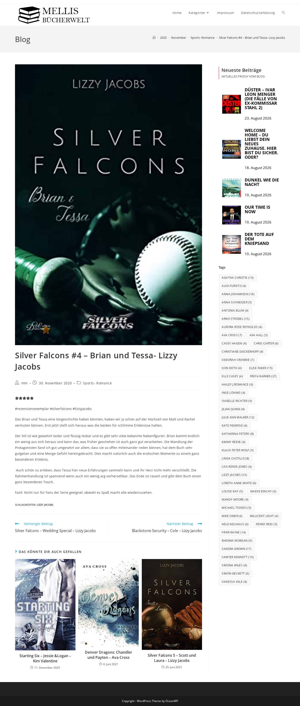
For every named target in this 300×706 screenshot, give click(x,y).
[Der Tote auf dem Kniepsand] (231, 244)
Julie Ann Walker (238, 417)
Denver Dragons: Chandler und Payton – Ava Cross (108, 655)
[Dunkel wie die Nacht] (231, 187)
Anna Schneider (237, 302)
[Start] (154, 37)
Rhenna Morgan (237, 541)
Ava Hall (259, 335)
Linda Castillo (235, 458)
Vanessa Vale (234, 582)
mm (24, 383)
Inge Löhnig (233, 393)
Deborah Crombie (238, 360)
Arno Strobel (236, 319)
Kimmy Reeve (233, 442)
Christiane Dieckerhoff (242, 352)
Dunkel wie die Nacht (262, 182)
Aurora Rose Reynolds (242, 327)
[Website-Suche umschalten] (283, 12)
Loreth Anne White (239, 483)
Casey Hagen (234, 343)
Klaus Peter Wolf (238, 450)
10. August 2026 (258, 195)
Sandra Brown (236, 549)
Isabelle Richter (237, 401)
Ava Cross (232, 335)
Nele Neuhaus (235, 524)
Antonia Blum (235, 310)
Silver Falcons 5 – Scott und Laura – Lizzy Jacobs (172, 658)
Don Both (232, 368)
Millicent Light (264, 516)
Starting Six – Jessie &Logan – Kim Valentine (45, 658)
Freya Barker (263, 376)
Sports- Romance (97, 383)
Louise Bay (232, 491)
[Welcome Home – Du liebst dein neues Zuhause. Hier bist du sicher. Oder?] (231, 149)
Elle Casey (232, 376)
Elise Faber (261, 368)
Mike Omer (232, 516)
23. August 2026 (258, 118)
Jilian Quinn (233, 409)
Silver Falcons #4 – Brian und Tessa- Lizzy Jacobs (252, 37)
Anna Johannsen (238, 294)
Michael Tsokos (236, 508)
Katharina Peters (238, 434)
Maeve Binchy (263, 491)
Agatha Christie (238, 278)
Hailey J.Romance (237, 384)
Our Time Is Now (257, 209)
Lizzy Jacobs (45, 504)
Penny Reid (267, 524)
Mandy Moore (235, 500)
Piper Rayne (234, 532)
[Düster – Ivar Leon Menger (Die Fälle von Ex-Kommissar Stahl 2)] (231, 104)
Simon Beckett (235, 573)
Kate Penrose (234, 426)
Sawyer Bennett (238, 557)
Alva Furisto (234, 286)
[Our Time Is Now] (231, 215)
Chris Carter (266, 343)
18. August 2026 (258, 168)
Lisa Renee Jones (237, 467)
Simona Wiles (234, 565)
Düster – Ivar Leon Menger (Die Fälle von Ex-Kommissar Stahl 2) (261, 98)
